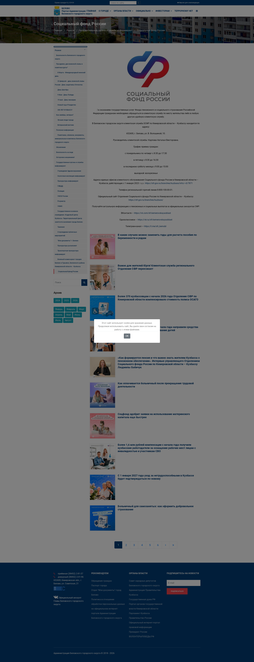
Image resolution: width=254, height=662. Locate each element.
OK (127, 336)
